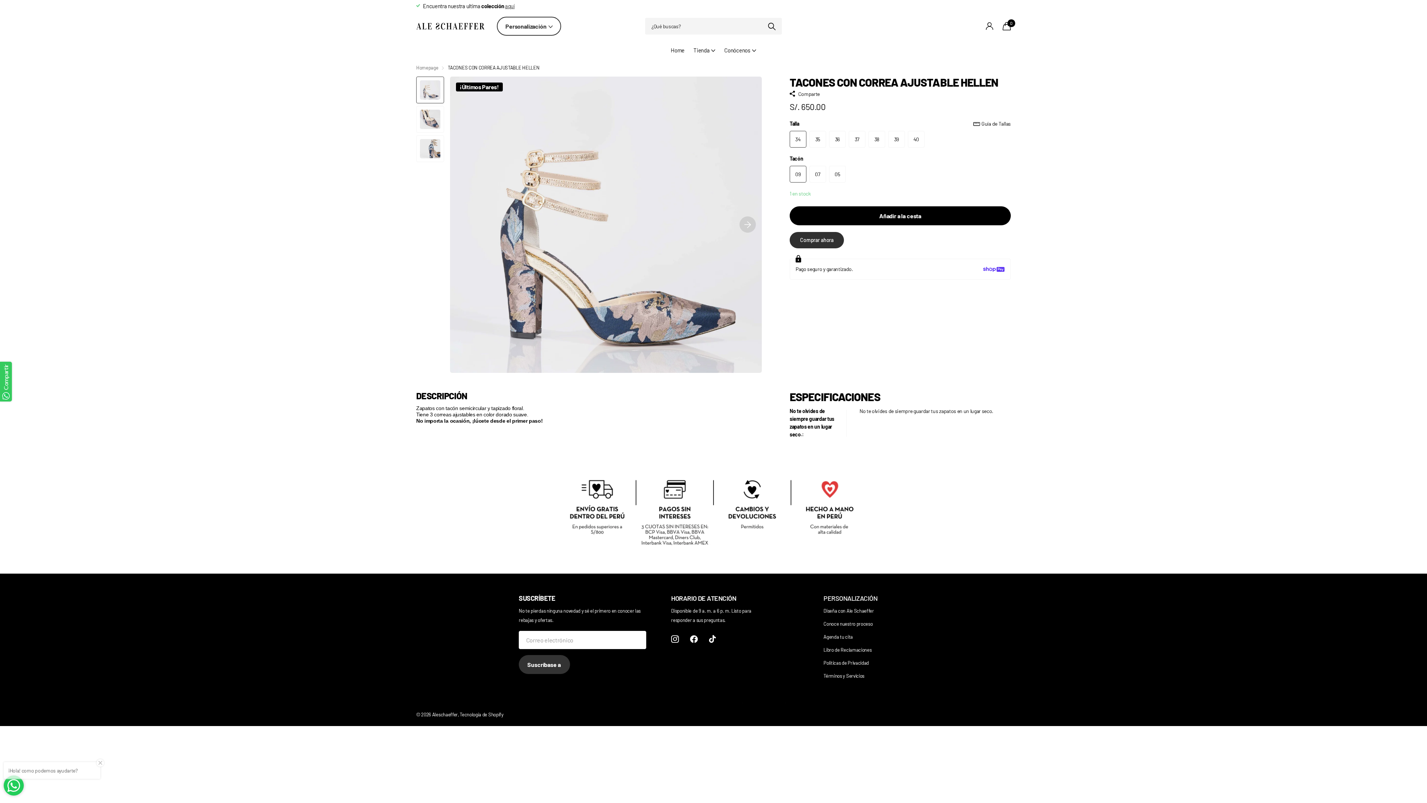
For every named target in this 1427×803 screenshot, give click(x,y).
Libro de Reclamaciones (847, 650)
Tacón (796, 158)
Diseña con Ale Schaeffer (848, 611)
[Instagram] (675, 639)
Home (678, 50)
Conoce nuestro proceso (848, 624)
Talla (900, 123)
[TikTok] (712, 639)
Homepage (427, 68)
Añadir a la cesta (900, 215)
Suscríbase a (544, 664)
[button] (748, 225)
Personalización (526, 26)
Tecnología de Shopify (481, 714)
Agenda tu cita (838, 637)
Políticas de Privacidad (846, 663)
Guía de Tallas (996, 123)
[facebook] (694, 639)
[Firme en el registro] (990, 26)
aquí (510, 6)
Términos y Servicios (843, 676)
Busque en (771, 26)
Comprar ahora (817, 240)
